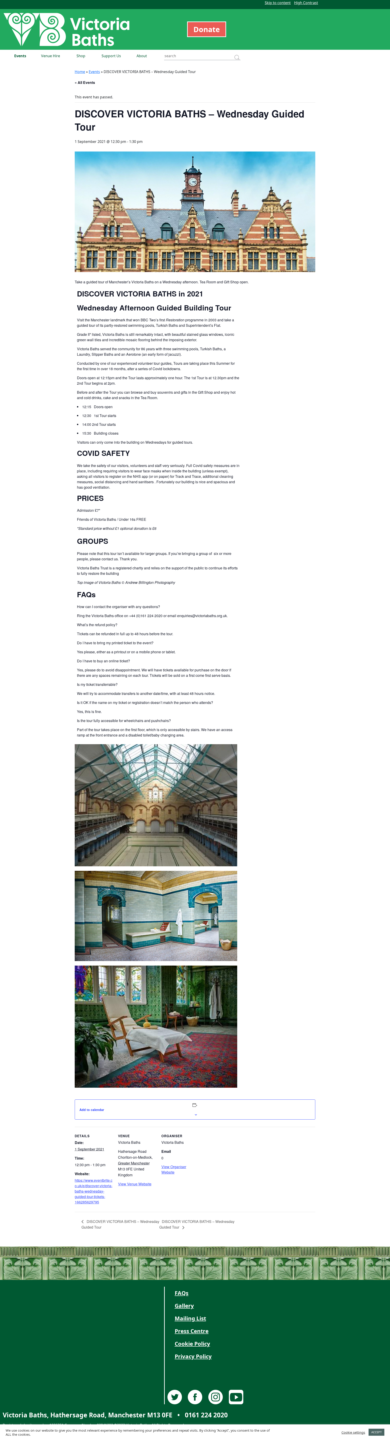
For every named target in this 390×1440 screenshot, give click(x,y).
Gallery (184, 1305)
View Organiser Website (173, 1169)
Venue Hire (50, 55)
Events (20, 55)
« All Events (85, 82)
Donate (206, 29)
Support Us (111, 55)
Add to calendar (91, 1109)
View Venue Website (134, 1184)
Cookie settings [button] (353, 1432)
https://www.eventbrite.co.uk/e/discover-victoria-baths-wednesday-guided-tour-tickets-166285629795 (93, 1191)
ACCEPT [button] (376, 1432)
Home (80, 71)
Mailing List (190, 1318)
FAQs (181, 1293)
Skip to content (278, 2)
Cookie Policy (192, 1343)
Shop (81, 55)
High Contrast (306, 2)
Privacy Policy (193, 1356)
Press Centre (192, 1331)
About (142, 55)
